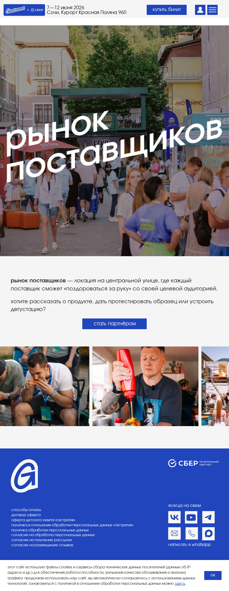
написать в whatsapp (189, 545)
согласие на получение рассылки (41, 540)
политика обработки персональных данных (50, 530)
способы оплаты (26, 510)
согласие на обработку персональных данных (53, 535)
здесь (180, 583)
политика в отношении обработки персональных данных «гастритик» (72, 525)
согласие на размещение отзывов (42, 545)
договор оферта (26, 515)
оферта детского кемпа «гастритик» (43, 520)
